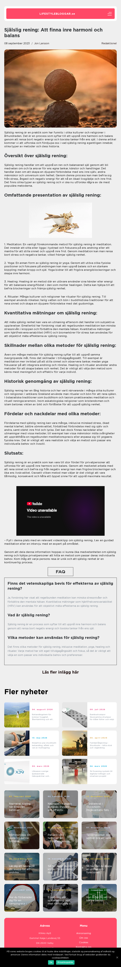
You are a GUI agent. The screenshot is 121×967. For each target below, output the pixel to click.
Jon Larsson (41, 43)
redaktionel (109, 43)
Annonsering (83, 933)
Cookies (83, 942)
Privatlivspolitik (65, 962)
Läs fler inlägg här (60, 672)
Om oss (83, 937)
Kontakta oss (83, 947)
